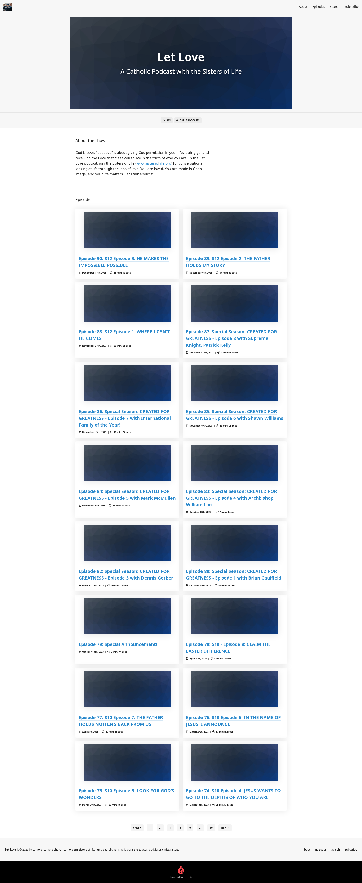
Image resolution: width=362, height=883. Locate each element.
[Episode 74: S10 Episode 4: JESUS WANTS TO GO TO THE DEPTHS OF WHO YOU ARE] (235, 762)
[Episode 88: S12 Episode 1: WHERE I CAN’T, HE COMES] (127, 303)
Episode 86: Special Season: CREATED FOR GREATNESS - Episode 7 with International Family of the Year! (125, 418)
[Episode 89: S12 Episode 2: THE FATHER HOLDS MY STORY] (235, 230)
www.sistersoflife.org (153, 163)
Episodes (318, 7)
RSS (169, 120)
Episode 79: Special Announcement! (118, 644)
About (303, 7)
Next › (225, 827)
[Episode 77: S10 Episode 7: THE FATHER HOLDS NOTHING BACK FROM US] (127, 689)
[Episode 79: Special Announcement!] (127, 616)
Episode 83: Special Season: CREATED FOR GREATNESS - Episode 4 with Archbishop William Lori (231, 498)
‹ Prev (137, 827)
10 (211, 827)
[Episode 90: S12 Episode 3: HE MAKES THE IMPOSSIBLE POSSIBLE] (127, 230)
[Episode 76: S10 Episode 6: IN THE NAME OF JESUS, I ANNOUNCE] (235, 689)
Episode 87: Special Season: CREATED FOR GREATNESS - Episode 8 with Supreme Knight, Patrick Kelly (231, 338)
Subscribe (352, 7)
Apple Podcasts (189, 120)
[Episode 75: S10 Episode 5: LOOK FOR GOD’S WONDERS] (127, 762)
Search (335, 7)
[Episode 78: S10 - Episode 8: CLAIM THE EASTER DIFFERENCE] (235, 616)
